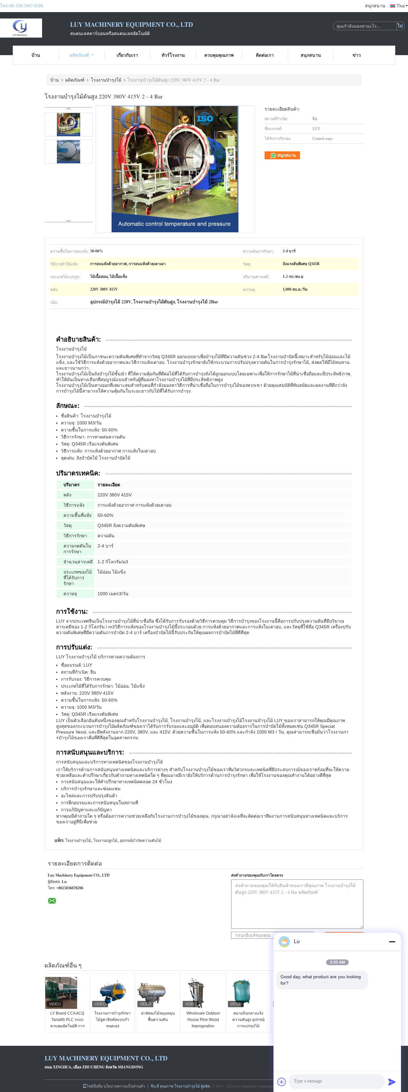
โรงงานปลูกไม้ (105, 840)
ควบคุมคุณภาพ (219, 55)
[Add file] (281, 1082)
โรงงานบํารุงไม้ (106, 80)
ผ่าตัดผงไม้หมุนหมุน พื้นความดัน (158, 1016)
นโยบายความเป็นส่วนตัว (124, 1085)
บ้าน (36, 55)
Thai (401, 6)
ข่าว (357, 55)
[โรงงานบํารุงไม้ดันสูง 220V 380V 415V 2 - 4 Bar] (68, 124)
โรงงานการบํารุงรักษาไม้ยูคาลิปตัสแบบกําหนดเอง (112, 1019)
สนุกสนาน (375, 6)
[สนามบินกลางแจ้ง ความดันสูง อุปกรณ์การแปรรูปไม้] (248, 993)
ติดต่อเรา (265, 55)
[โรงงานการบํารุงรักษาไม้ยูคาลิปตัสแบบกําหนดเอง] (113, 993)
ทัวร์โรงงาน (173, 55)
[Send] (392, 1082)
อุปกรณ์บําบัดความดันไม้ (140, 840)
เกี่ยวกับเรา (127, 55)
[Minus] (392, 941)
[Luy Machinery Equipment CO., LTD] (35, 28)
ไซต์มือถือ (94, 1085)
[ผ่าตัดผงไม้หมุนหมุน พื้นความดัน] (158, 993)
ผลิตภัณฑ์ (79, 55)
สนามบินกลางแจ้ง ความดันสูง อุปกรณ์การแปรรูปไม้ (248, 1019)
